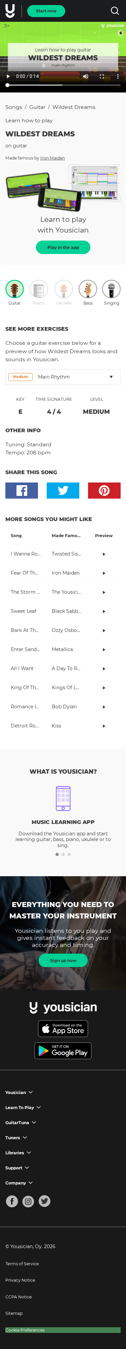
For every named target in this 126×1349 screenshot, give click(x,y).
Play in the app (63, 247)
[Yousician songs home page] (10, 11)
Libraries (14, 1152)
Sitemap (14, 1313)
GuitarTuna (17, 1122)
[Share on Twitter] (63, 491)
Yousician (15, 1092)
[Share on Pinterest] (104, 491)
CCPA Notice (18, 1296)
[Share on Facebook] (21, 491)
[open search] (115, 11)
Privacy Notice (20, 1280)
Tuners (12, 1137)
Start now (46, 10)
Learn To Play (19, 1107)
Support (13, 1167)
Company (15, 1182)
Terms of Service (22, 1263)
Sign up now (63, 960)
